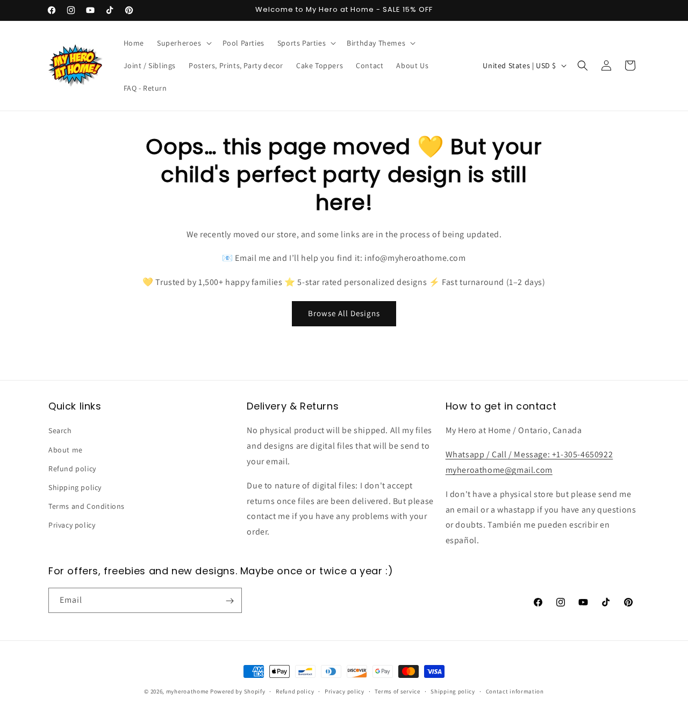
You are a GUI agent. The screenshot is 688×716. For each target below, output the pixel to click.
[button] (183, 43)
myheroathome (187, 691)
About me (65, 450)
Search (60, 431)
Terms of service (397, 691)
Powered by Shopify (238, 691)
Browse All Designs (344, 313)
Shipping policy (75, 487)
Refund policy (72, 468)
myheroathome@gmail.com (499, 470)
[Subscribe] (229, 600)
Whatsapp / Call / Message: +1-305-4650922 (529, 454)
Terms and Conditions (86, 506)
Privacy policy (71, 525)
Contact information (515, 691)
